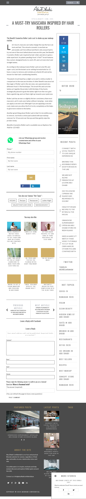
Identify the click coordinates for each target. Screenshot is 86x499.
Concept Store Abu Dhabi (66, 377)
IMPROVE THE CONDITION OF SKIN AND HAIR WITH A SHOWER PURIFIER (18, 309)
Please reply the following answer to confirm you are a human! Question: (26, 383)
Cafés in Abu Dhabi (65, 324)
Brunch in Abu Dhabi (66, 332)
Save (31, 177)
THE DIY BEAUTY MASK (48, 259)
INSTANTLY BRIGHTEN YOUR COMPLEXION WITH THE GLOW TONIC (47, 287)
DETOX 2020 (65, 345)
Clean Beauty (65, 308)
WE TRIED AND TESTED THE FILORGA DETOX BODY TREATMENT (30, 261)
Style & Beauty (38, 19)
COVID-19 (63, 291)
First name (10, 158)
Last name (10, 166)
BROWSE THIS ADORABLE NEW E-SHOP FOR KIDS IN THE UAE (51, 452)
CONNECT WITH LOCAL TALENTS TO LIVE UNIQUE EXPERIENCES (51, 426)
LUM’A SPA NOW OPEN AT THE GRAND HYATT (31, 286)
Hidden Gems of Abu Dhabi (67, 315)
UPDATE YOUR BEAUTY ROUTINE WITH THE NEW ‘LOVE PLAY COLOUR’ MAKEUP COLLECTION (42, 309)
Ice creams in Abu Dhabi (66, 352)
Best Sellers (65, 359)
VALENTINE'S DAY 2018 (22, 205)
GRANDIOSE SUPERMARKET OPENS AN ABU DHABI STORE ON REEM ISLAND (69, 225)
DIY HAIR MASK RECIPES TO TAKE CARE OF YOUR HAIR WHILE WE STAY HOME (47, 235)
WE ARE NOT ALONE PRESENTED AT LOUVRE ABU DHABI (68, 180)
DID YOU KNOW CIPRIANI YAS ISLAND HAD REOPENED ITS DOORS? (68, 196)
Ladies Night (46, 200)
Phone (9, 149)
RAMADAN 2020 (66, 297)
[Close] (56, 476)
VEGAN (12, 200)
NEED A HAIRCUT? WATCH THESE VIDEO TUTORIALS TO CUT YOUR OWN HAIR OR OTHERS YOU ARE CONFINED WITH (14, 237)
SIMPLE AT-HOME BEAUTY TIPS (31, 233)
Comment (9, 340)
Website (8, 374)
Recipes (22, 200)
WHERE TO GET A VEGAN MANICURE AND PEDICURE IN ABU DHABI (14, 287)
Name (8, 359)
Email (8, 367)
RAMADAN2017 (42, 205)
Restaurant (34, 200)
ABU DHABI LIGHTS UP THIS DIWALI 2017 (69, 481)
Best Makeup (65, 371)
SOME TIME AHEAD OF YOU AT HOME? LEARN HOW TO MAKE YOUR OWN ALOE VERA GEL (14, 262)
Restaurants (65, 339)
